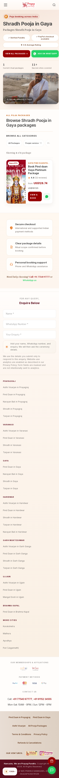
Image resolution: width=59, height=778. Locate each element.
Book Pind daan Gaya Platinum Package (38, 170)
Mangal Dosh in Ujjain (13, 597)
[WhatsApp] (46, 196)
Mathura (7, 633)
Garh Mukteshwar (14, 540)
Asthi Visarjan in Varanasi (15, 431)
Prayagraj (9, 381)
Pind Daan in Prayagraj (14, 394)
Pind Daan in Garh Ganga (15, 553)
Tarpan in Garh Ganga (14, 568)
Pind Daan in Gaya (12, 467)
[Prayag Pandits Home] (28, 5)
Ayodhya (7, 640)
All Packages (14, 143)
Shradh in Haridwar (12, 517)
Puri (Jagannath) (11, 648)
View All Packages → (16, 53)
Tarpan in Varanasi (12, 452)
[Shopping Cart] (52, 761)
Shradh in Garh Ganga (14, 561)
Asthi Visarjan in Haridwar (15, 503)
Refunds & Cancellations (29, 743)
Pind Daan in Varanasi (13, 438)
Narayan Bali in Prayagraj (15, 401)
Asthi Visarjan (19, 726)
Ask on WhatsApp (47, 53)
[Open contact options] (52, 770)
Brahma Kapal (11, 605)
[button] (54, 4)
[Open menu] (5, 4)
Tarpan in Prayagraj (12, 416)
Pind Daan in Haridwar (14, 510)
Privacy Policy (40, 734)
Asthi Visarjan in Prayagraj (16, 387)
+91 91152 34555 (42, 699)
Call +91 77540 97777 (39, 276)
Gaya (6, 461)
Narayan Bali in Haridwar (15, 532)
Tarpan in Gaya (10, 488)
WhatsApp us (29, 280)
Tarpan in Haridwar (12, 524)
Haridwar (8, 497)
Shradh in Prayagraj (12, 409)
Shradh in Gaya (10, 481)
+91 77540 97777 (22, 699)
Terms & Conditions (21, 734)
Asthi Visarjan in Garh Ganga (17, 546)
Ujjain (7, 576)
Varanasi (8, 424)
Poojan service (33, 143)
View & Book (34, 196)
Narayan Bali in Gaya (13, 474)
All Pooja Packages (37, 726)
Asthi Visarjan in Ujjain (14, 582)
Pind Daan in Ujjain (12, 590)
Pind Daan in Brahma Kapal (16, 612)
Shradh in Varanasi (12, 445)
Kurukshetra (9, 626)
